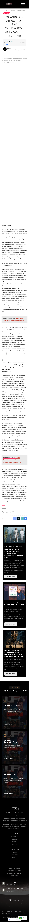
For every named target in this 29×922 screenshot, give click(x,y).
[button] (23, 4)
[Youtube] (14, 900)
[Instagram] (10, 900)
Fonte (3, 505)
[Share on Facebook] (7, 41)
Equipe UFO (9, 48)
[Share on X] (9, 41)
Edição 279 (11, 512)
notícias (6, 13)
